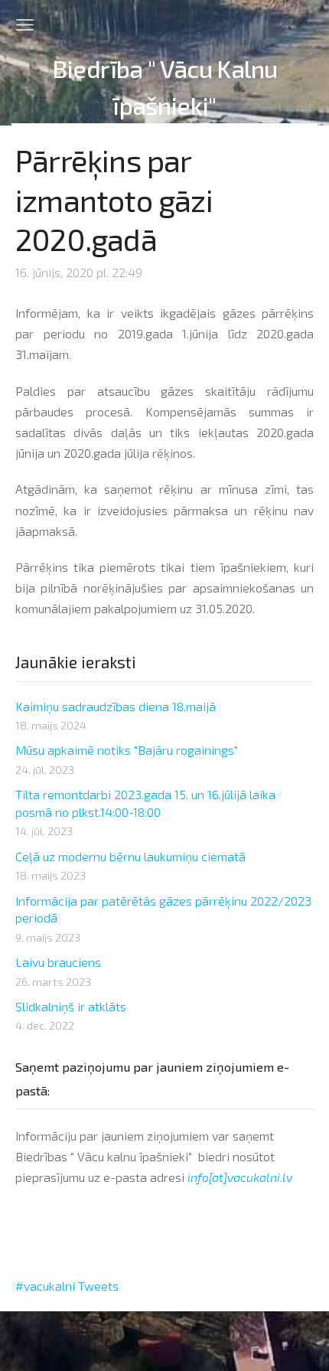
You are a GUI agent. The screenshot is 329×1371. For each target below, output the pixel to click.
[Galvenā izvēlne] (25, 25)
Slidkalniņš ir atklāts (70, 1006)
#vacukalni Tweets (67, 1285)
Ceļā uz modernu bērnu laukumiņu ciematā (130, 856)
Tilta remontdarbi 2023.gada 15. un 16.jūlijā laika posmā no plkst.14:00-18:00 (145, 802)
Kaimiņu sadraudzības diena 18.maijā (115, 706)
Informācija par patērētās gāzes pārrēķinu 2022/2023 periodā (163, 909)
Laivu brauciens (58, 962)
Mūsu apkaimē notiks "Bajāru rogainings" (126, 750)
